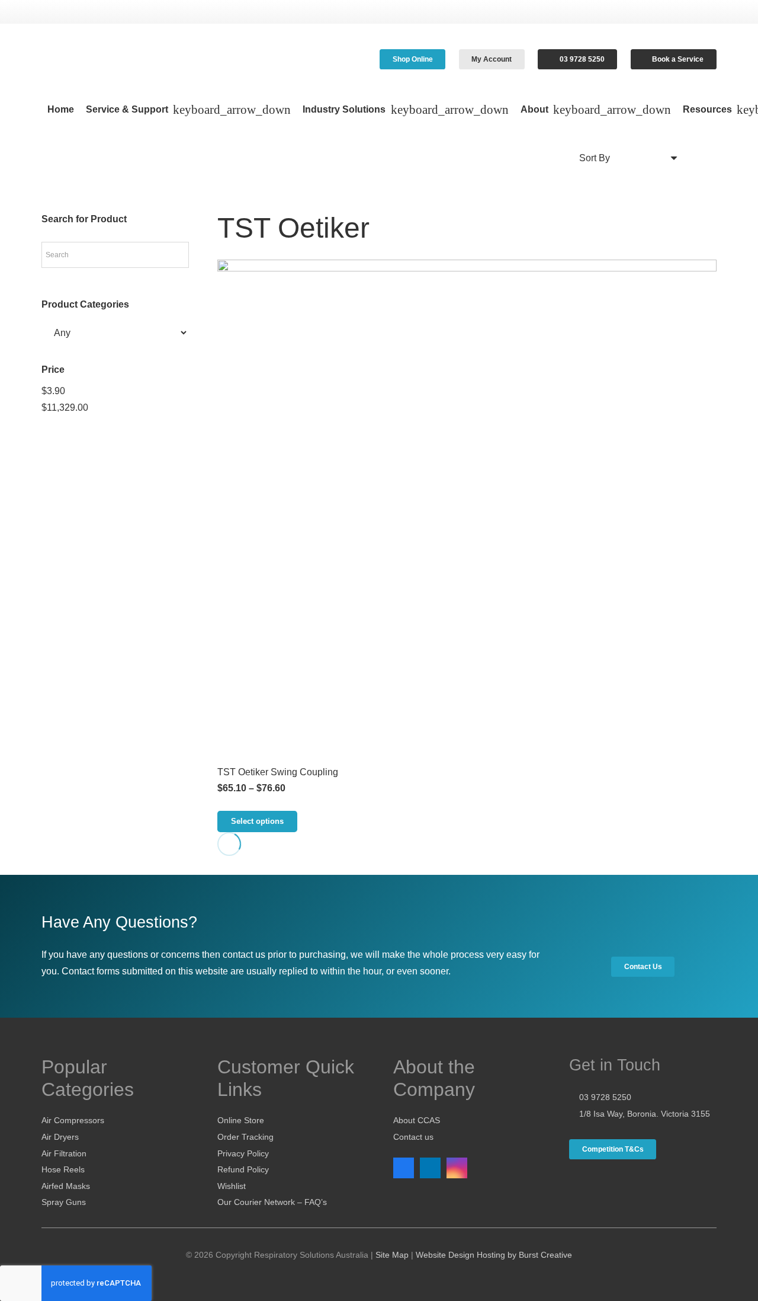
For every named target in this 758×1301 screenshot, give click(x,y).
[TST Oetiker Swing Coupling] (467, 509)
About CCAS (416, 1120)
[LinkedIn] (430, 1168)
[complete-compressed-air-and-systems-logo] (135, 59)
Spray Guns (63, 1202)
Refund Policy (243, 1169)
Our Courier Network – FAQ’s (272, 1202)
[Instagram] (457, 1168)
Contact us (413, 1137)
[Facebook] (403, 1168)
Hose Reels (63, 1169)
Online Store (240, 1120)
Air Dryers (60, 1137)
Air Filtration (63, 1153)
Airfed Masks (65, 1186)
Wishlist (231, 1186)
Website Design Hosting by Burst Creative (494, 1255)
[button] (229, 109)
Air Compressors (72, 1120)
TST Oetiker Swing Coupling (277, 772)
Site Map (392, 1255)
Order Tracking (245, 1137)
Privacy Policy (243, 1153)
